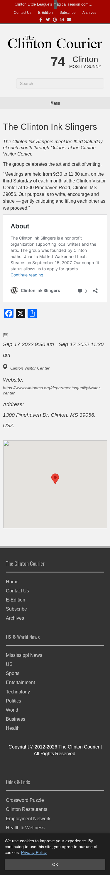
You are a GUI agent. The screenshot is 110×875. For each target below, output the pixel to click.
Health (13, 728)
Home (12, 581)
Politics (13, 700)
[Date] (6, 334)
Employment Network (28, 818)
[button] (55, 479)
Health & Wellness (25, 827)
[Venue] (6, 367)
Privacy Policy (34, 852)
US (9, 664)
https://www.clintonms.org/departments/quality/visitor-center (52, 390)
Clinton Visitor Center (30, 368)
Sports (12, 673)
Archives (89, 13)
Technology (18, 691)
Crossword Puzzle (25, 800)
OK (55, 864)
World (12, 709)
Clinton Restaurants (26, 809)
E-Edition (45, 13)
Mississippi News (24, 655)
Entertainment (20, 682)
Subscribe (68, 13)
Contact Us (22, 13)
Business (15, 719)
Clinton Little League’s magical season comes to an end (53, 4)
